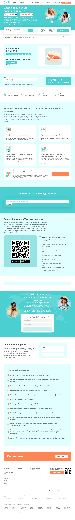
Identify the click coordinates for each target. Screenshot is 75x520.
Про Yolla (5, 483)
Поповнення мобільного (24, 2)
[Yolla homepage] (7, 2)
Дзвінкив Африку (34, 498)
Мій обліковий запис (66, 2)
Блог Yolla (6, 485)
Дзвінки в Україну (33, 472)
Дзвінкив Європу (7, 498)
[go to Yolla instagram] (52, 491)
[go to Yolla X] (55, 491)
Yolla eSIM (5, 480)
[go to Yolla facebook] (50, 491)
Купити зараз (63, 30)
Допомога (48, 2)
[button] (56, 3)
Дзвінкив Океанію (62, 498)
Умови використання (54, 512)
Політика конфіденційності (66, 512)
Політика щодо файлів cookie (42, 512)
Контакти (18, 473)
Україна (9, 204)
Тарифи (5, 470)
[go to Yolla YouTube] (58, 491)
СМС (32, 2)
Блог (43, 2)
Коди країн (6, 478)
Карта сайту (6, 487)
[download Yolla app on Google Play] (25, 261)
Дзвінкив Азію (20, 498)
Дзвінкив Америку (48, 498)
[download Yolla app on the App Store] (15, 261)
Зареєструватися (61, 456)
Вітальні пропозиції (7, 475)
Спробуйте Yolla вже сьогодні (60, 174)
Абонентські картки (8, 481)
